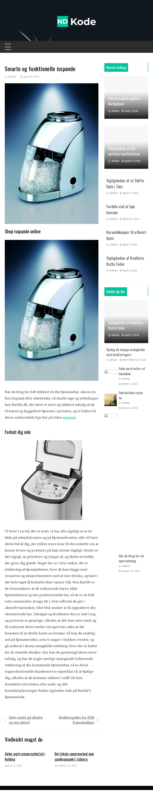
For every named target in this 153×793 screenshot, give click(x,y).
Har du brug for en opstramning (131, 558)
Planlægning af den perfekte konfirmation (124, 151)
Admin (12, 76)
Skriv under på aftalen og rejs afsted (26, 720)
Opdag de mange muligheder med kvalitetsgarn (125, 352)
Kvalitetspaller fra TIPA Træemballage (76, 720)
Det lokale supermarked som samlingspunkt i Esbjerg (74, 756)
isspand (69, 417)
